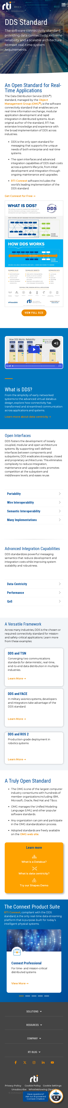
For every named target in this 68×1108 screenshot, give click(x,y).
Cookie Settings (52, 1085)
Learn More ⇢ (17, 678)
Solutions (32, 1011)
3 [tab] (33, 997)
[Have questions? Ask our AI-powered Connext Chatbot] (56, 1096)
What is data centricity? (34, 873)
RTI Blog (32, 1052)
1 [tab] (20, 997)
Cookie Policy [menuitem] (32, 1085)
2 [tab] (26, 997)
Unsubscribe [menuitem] (18, 1089)
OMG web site (29, 834)
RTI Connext (19, 180)
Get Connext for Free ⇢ (20, 196)
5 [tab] (45, 997)
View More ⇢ (19, 983)
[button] (64, 4)
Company (32, 1038)
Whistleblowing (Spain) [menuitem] (42, 1089)
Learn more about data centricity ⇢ (28, 416)
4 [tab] (39, 997)
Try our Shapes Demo (34, 885)
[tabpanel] (34, 961)
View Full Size (34, 312)
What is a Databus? (34, 861)
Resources (32, 1025)
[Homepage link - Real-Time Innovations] (34, 1080)
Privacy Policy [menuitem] (13, 1085)
